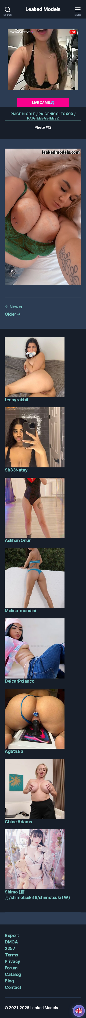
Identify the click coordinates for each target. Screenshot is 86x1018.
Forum (11, 967)
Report (12, 935)
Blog (9, 980)
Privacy (12, 961)
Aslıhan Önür (18, 540)
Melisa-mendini (20, 610)
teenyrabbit (16, 399)
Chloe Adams (18, 821)
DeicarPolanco (19, 681)
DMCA (11, 941)
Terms (11, 954)
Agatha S (14, 751)
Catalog (13, 974)
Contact (13, 987)
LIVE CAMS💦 (43, 103)
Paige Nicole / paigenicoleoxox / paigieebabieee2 (43, 116)
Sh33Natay (16, 469)
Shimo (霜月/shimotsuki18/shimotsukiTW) (37, 894)
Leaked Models (43, 9)
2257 (10, 948)
